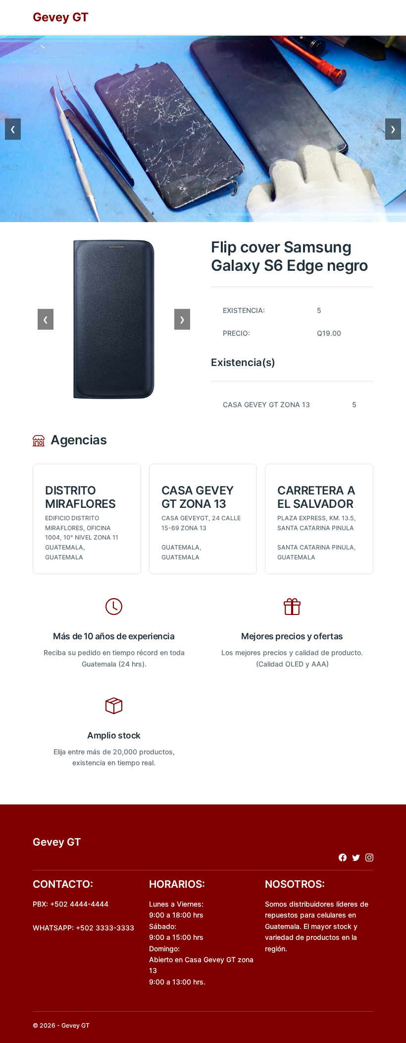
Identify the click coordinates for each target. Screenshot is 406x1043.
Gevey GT (61, 17)
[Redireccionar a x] (356, 857)
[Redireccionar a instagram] (369, 857)
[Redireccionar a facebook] (343, 857)
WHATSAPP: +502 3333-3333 (83, 927)
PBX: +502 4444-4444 (70, 904)
